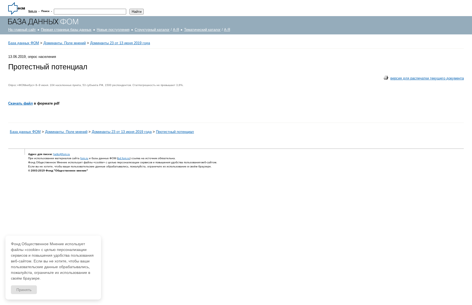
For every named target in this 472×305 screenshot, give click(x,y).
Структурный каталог (152, 30)
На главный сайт (22, 30)
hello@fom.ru (61, 154)
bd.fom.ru (124, 158)
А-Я (176, 30)
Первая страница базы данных (66, 30)
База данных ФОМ (23, 43)
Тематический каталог (202, 30)
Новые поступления (113, 30)
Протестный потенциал (175, 132)
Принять (23, 290)
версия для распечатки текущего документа (427, 78)
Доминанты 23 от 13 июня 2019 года (120, 43)
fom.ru (84, 158)
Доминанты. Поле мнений (64, 43)
